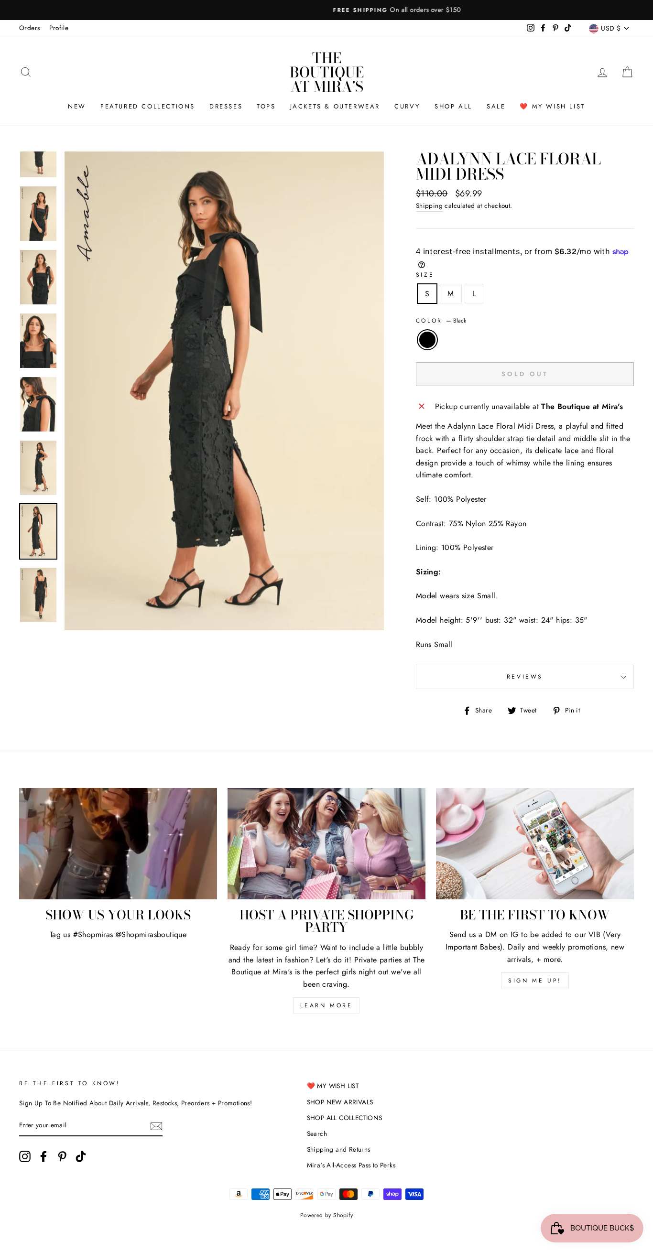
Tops (266, 106)
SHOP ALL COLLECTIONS (344, 1117)
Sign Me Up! (535, 980)
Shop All (453, 106)
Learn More (326, 1005)
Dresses (225, 106)
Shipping (429, 205)
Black (427, 339)
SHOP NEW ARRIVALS (340, 1102)
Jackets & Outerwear (335, 106)
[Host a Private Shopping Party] (326, 843)
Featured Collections (147, 106)
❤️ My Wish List (552, 106)
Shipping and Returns (338, 1149)
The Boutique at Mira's (327, 72)
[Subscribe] (156, 1126)
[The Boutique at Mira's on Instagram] (25, 1156)
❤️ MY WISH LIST (333, 1085)
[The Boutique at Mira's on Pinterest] (62, 1156)
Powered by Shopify (326, 1215)
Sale (496, 106)
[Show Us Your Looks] (118, 843)
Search (317, 1133)
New (77, 106)
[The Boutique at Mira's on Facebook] (43, 1156)
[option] (326, 10)
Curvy (407, 106)
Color (441, 320)
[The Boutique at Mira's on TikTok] (81, 1156)
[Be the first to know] (535, 843)
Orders (29, 27)
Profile (58, 27)
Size (425, 274)
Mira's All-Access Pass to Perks (351, 1165)
